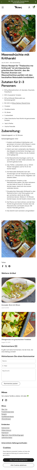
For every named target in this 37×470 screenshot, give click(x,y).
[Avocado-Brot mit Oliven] (18, 290)
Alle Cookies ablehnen (19, 465)
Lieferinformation (6, 437)
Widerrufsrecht (6, 430)
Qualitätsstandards (7, 416)
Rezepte (4, 414)
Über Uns (4, 409)
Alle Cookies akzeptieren (18, 460)
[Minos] (18, 7)
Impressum (4, 432)
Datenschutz (5, 428)
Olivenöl (12, 151)
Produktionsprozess (7, 412)
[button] (34, 7)
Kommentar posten (11, 384)
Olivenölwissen (6, 419)
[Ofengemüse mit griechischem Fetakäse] (18, 324)
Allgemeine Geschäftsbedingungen (12, 435)
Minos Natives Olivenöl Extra (21, 103)
